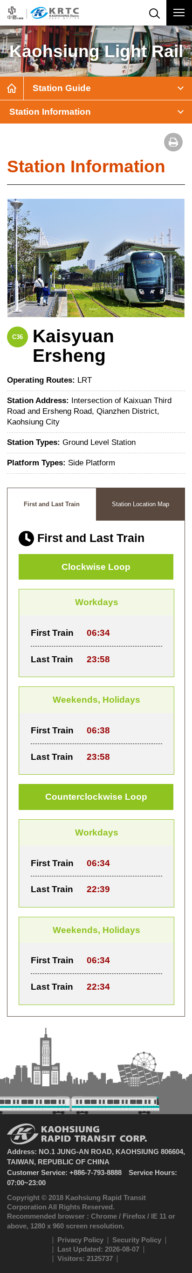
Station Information (50, 112)
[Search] (153, 13)
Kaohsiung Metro (43, 13)
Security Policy (136, 1240)
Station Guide (62, 88)
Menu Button (179, 13)
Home (11, 88)
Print (173, 142)
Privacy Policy (80, 1240)
